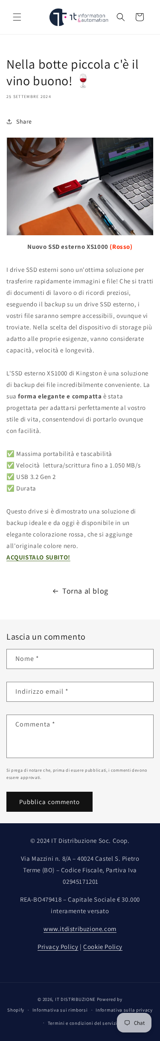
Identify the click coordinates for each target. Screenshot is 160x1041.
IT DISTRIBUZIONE (75, 999)
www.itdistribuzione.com (80, 929)
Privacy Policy (58, 947)
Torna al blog (85, 591)
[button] (17, 17)
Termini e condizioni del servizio (84, 1023)
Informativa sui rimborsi (60, 1010)
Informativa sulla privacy (124, 1010)
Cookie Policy (102, 947)
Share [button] (24, 121)
